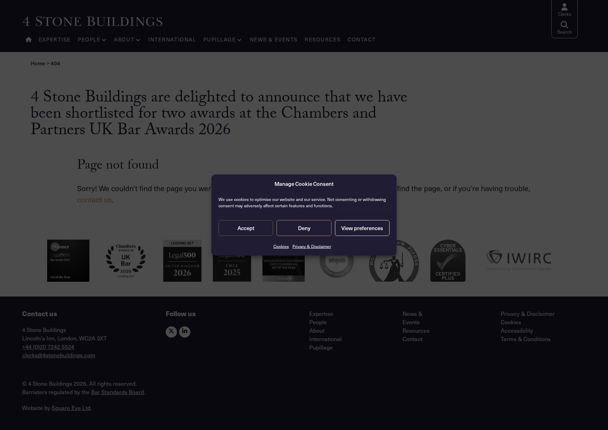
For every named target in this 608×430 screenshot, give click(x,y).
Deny (304, 228)
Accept (246, 228)
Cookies (281, 246)
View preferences (362, 228)
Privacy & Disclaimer (311, 246)
